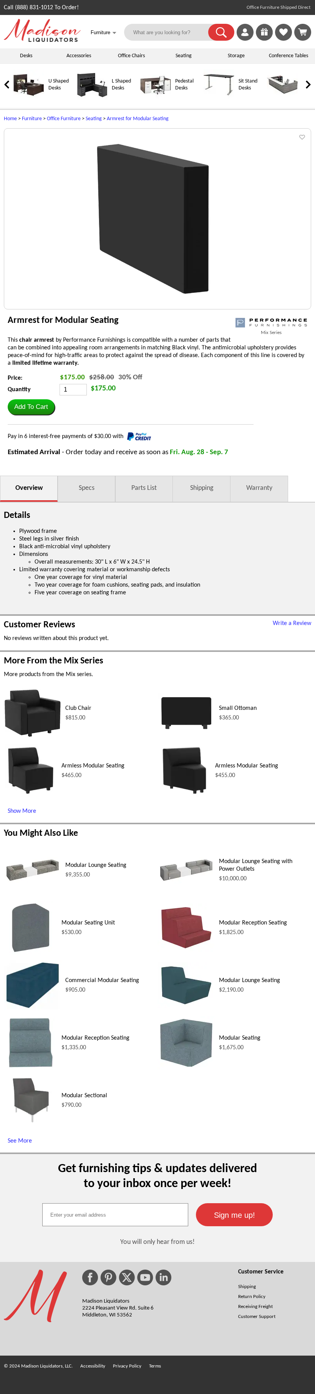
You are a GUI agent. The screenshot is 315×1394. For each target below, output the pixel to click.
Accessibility (92, 1366)
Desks (26, 56)
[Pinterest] (108, 1277)
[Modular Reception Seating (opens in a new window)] (186, 951)
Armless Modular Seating (92, 766)
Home (10, 119)
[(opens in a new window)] (271, 322)
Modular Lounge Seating (95, 865)
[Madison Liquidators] (42, 40)
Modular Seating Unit (88, 923)
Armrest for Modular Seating (138, 119)
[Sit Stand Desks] (219, 99)
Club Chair (78, 708)
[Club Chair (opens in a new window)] (32, 736)
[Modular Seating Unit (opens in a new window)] (30, 953)
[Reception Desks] (282, 99)
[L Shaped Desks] (92, 99)
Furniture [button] (103, 33)
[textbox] (115, 1214)
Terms (155, 1366)
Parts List (144, 488)
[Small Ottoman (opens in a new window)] (186, 731)
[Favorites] (283, 39)
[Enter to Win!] (264, 39)
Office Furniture (64, 119)
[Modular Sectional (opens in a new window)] (30, 1126)
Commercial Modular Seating (102, 980)
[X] (127, 1277)
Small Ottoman (238, 708)
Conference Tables (288, 56)
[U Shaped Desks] (28, 99)
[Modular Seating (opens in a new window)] (186, 1068)
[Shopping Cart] (302, 32)
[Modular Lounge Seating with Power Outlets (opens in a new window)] (186, 882)
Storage (236, 56)
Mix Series (271, 332)
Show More (22, 811)
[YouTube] (145, 1277)
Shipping (201, 488)
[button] (221, 32)
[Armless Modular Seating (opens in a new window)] (30, 796)
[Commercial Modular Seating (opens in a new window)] (32, 1009)
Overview (29, 488)
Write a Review (292, 623)
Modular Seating (239, 1038)
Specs (86, 488)
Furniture (32, 119)
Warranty (259, 488)
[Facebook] (90, 1277)
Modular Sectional (84, 1096)
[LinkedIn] (163, 1277)
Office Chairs (131, 56)
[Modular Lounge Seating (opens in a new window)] (32, 882)
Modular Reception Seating (253, 923)
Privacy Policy (127, 1366)
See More (20, 1141)
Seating (184, 56)
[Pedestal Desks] (155, 99)
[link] (302, 32)
